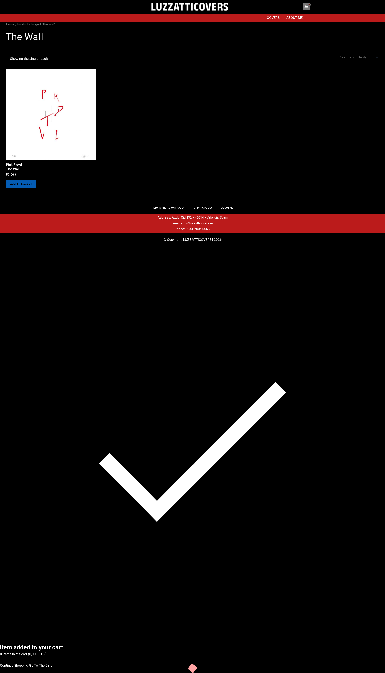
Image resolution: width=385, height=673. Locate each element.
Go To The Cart (40, 665)
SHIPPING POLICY (203, 207)
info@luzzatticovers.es (197, 223)
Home (10, 24)
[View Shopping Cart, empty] (306, 6)
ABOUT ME (294, 18)
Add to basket (21, 184)
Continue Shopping (14, 665)
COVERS (273, 18)
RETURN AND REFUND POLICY (168, 207)
